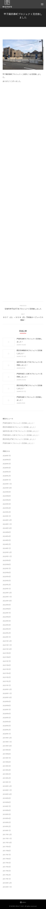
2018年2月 (7, 826)
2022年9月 (7, 605)
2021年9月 (7, 653)
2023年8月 (7, 564)
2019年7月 (7, 758)
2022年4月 (7, 625)
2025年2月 (7, 512)
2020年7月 (7, 709)
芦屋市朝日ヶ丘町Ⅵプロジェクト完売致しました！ (29, 375)
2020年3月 (7, 726)
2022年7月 (7, 613)
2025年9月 (7, 492)
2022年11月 (7, 597)
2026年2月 (7, 476)
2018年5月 (7, 814)
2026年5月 (7, 464)
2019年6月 (7, 762)
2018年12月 (7, 786)
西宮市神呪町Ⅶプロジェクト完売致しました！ (29, 351)
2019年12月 (7, 738)
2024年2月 (7, 544)
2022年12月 (7, 593)
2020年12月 (7, 689)
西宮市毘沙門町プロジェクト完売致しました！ (29, 386)
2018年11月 (7, 790)
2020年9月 (7, 701)
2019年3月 (7, 774)
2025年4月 (7, 508)
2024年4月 (7, 536)
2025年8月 (7, 496)
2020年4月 (7, 722)
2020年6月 (7, 713)
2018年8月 (7, 802)
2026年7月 (7, 455)
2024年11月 (7, 524)
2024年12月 (7, 520)
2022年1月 (7, 637)
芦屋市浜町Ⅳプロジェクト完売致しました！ (29, 340)
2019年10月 (7, 746)
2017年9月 (7, 846)
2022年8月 (7, 609)
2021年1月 (7, 685)
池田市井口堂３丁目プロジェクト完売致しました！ (29, 363)
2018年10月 (7, 794)
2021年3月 (7, 677)
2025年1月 (7, 516)
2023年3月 (7, 580)
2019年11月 (7, 742)
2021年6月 (7, 665)
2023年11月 (7, 556)
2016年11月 (7, 887)
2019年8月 (7, 754)
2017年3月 (7, 871)
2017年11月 (7, 838)
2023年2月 (7, 584)
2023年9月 (7, 560)
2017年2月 (7, 875)
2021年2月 (7, 681)
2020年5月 (7, 717)
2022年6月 (7, 617)
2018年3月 (7, 822)
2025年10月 (7, 488)
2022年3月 (7, 629)
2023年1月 (7, 589)
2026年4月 (7, 468)
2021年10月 (7, 649)
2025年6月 (7, 500)
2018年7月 (7, 806)
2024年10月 (7, 528)
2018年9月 (7, 798)
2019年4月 (7, 770)
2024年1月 (7, 548)
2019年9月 (7, 750)
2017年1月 (7, 879)
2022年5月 (7, 621)
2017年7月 (7, 855)
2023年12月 (7, 552)
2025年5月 (7, 504)
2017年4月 (7, 867)
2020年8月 (7, 705)
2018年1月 (7, 830)
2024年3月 (7, 540)
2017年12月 (7, 834)
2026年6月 (7, 460)
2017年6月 (7, 859)
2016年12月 (7, 883)
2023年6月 (7, 572)
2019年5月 (7, 766)
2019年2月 (7, 778)
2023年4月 (7, 576)
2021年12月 (7, 641)
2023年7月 (7, 568)
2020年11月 (7, 693)
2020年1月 (7, 734)
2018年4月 (7, 818)
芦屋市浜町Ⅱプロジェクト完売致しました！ (29, 398)
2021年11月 (7, 645)
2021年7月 (7, 661)
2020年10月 (7, 697)
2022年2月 (7, 633)
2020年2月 (7, 730)
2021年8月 (7, 657)
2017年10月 (7, 842)
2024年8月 (7, 532)
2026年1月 (7, 480)
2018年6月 (7, 810)
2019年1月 (7, 782)
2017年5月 (7, 863)
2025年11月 (7, 484)
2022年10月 (7, 601)
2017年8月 (7, 850)
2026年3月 (7, 472)
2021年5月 (7, 669)
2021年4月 (7, 673)
